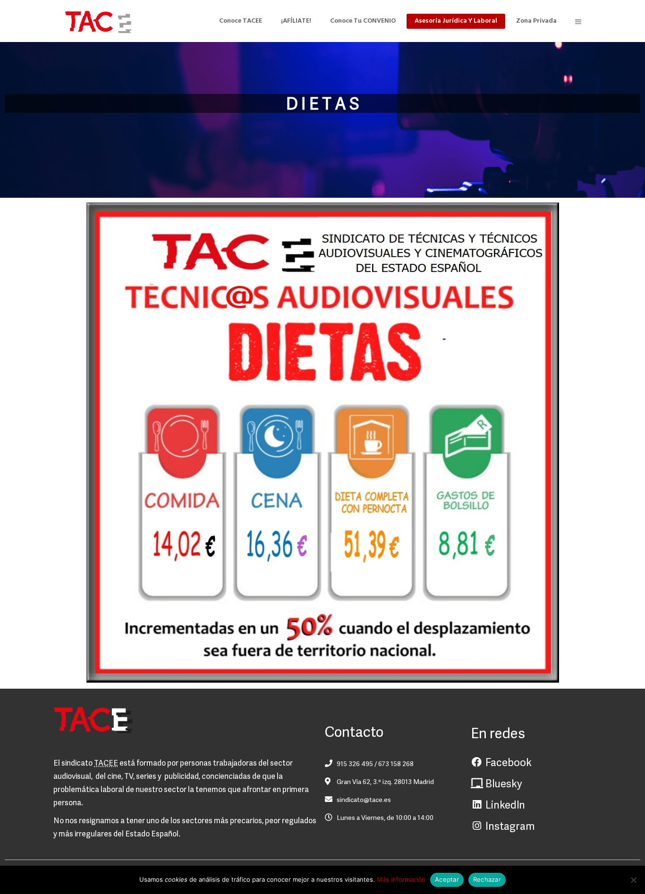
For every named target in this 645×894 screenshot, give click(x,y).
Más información (401, 879)
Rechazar (487, 879)
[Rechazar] (633, 880)
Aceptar (447, 879)
